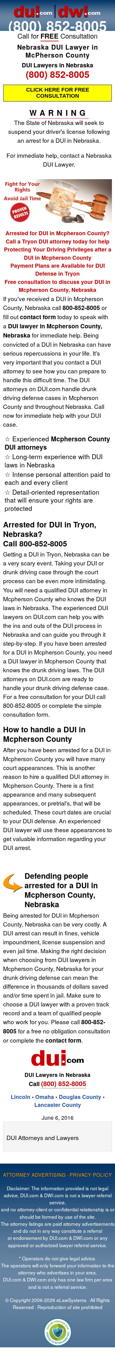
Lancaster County (57, 1104)
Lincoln (20, 1096)
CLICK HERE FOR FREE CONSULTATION (57, 93)
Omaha (44, 1096)
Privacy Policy (91, 1174)
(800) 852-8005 (57, 26)
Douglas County (80, 1096)
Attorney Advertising (34, 1174)
